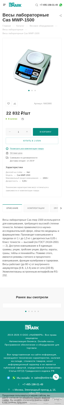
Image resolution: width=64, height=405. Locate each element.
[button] (28, 90)
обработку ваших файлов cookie (26, 398)
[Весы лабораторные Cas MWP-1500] (32, 65)
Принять (57, 399)
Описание (12, 208)
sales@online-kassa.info (48, 377)
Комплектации (36, 208)
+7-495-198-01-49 (49, 5)
